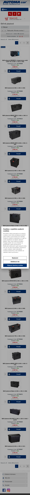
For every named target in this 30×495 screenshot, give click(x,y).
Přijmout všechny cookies (15, 265)
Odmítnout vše (15, 262)
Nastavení (15, 258)
